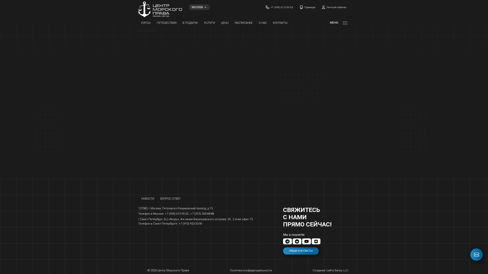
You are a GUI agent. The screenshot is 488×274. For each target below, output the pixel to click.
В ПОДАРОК (190, 23)
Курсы (146, 23)
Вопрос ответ (170, 198)
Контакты (280, 23)
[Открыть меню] (345, 23)
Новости (147, 198)
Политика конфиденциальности (251, 270)
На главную (146, 31)
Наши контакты (301, 250)
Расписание (244, 23)
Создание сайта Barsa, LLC (330, 270)
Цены (225, 23)
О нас (263, 23)
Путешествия (167, 23)
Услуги (209, 23)
